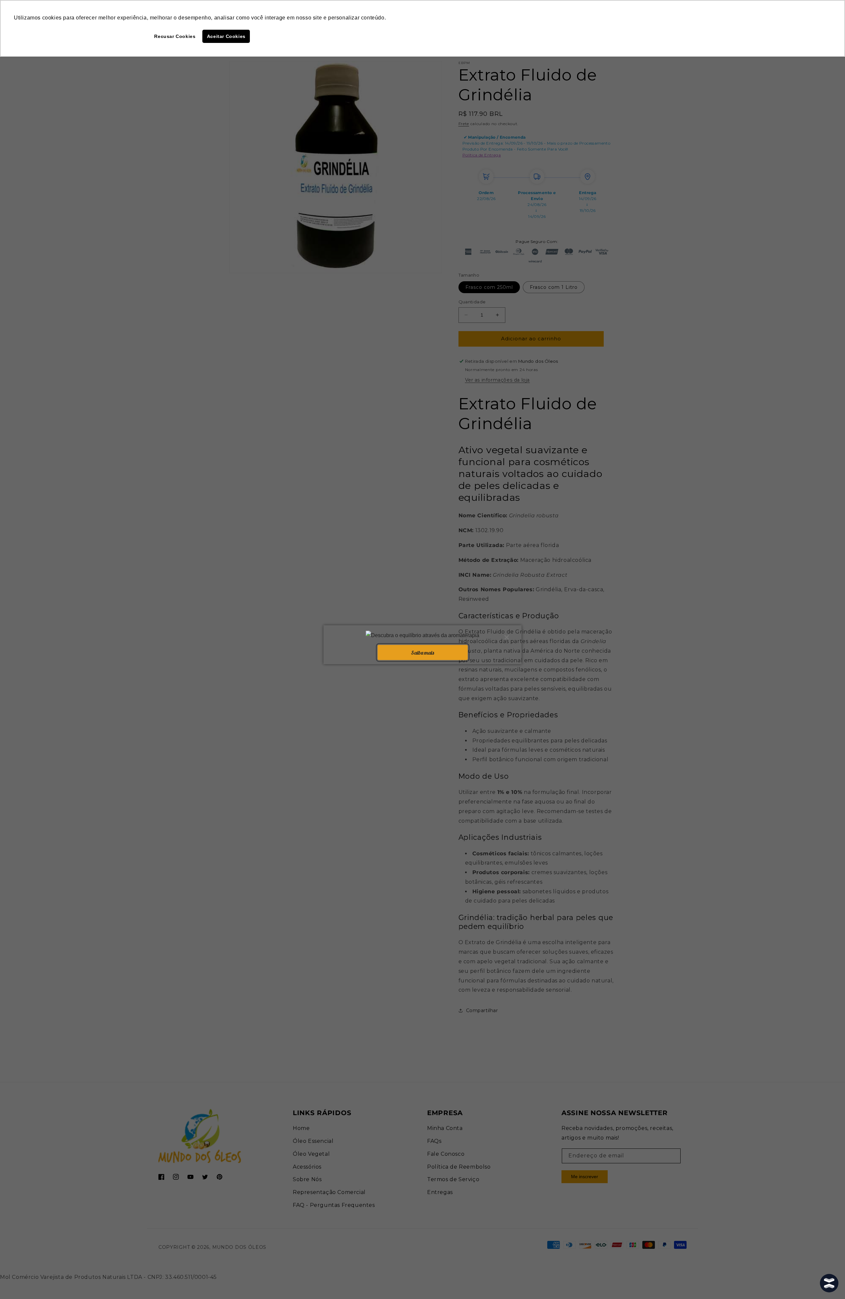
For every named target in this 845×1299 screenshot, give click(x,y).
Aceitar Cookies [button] (226, 36)
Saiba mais (422, 652)
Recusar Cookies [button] (174, 36)
